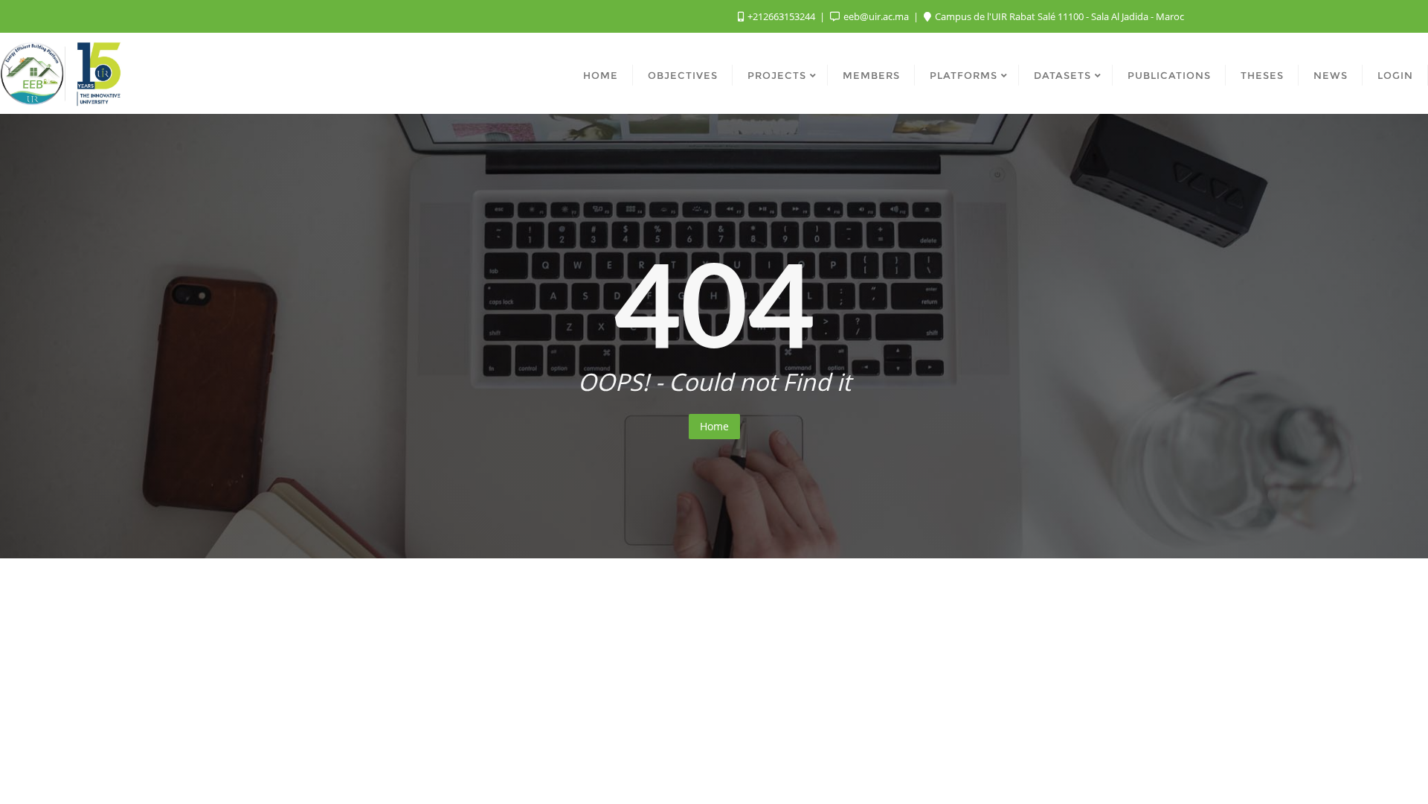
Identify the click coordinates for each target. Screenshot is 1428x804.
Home (714, 426)
